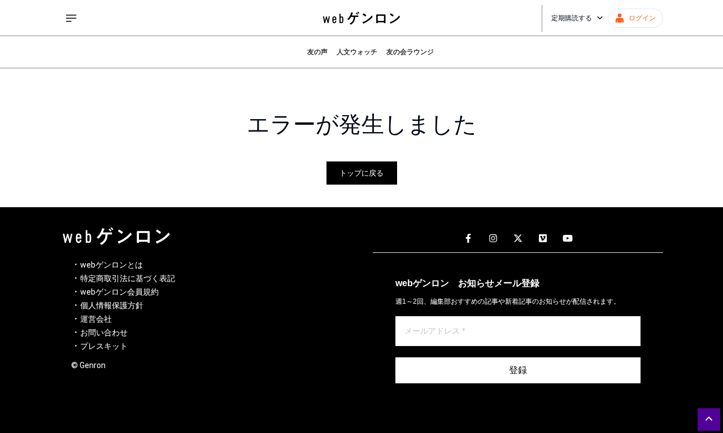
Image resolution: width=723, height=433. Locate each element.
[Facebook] (468, 238)
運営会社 (96, 318)
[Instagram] (493, 238)
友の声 (317, 52)
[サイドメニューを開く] (71, 18)
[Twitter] (518, 238)
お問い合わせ (104, 332)
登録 (518, 370)
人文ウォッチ (357, 52)
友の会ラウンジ (410, 52)
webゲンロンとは (111, 264)
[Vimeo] (542, 238)
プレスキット (104, 346)
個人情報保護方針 (111, 305)
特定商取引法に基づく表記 (127, 278)
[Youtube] (567, 238)
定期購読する (571, 18)
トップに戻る (361, 173)
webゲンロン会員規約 (119, 291)
